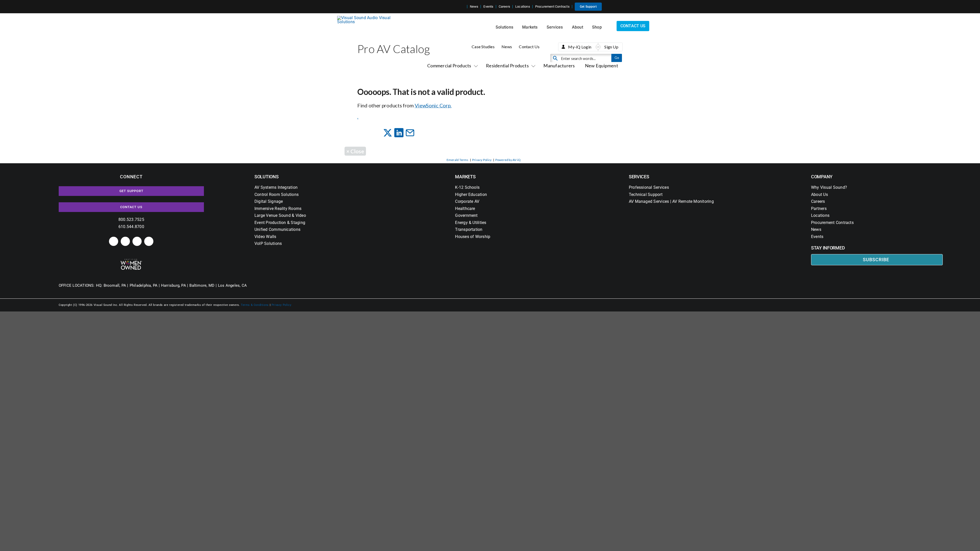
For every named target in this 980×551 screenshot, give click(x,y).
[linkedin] (113, 241)
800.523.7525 (131, 219)
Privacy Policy (482, 160)
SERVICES (639, 176)
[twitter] (137, 241)
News (506, 46)
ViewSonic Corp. (433, 105)
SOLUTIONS (266, 176)
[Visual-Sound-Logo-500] (366, 17)
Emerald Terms (458, 160)
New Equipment (601, 65)
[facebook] (125, 241)
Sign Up (611, 46)
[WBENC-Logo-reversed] (131, 260)
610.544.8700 (131, 226)
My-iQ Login (579, 46)
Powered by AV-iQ (508, 160)
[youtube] (148, 241)
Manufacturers (559, 65)
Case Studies (483, 46)
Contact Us (529, 46)
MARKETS (465, 176)
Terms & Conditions (255, 305)
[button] (463, 6)
